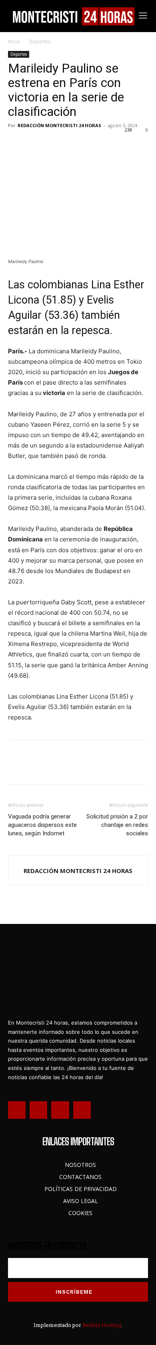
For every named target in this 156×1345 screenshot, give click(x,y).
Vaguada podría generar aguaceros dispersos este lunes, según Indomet (42, 825)
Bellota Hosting (101, 1325)
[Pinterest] (53, 144)
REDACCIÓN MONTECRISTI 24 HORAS (59, 125)
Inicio (14, 41)
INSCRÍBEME (74, 1292)
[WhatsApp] (71, 144)
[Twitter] (34, 144)
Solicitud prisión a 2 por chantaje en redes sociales (117, 825)
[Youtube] (82, 1110)
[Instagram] (38, 1110)
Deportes (39, 41)
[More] (90, 144)
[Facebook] (16, 144)
